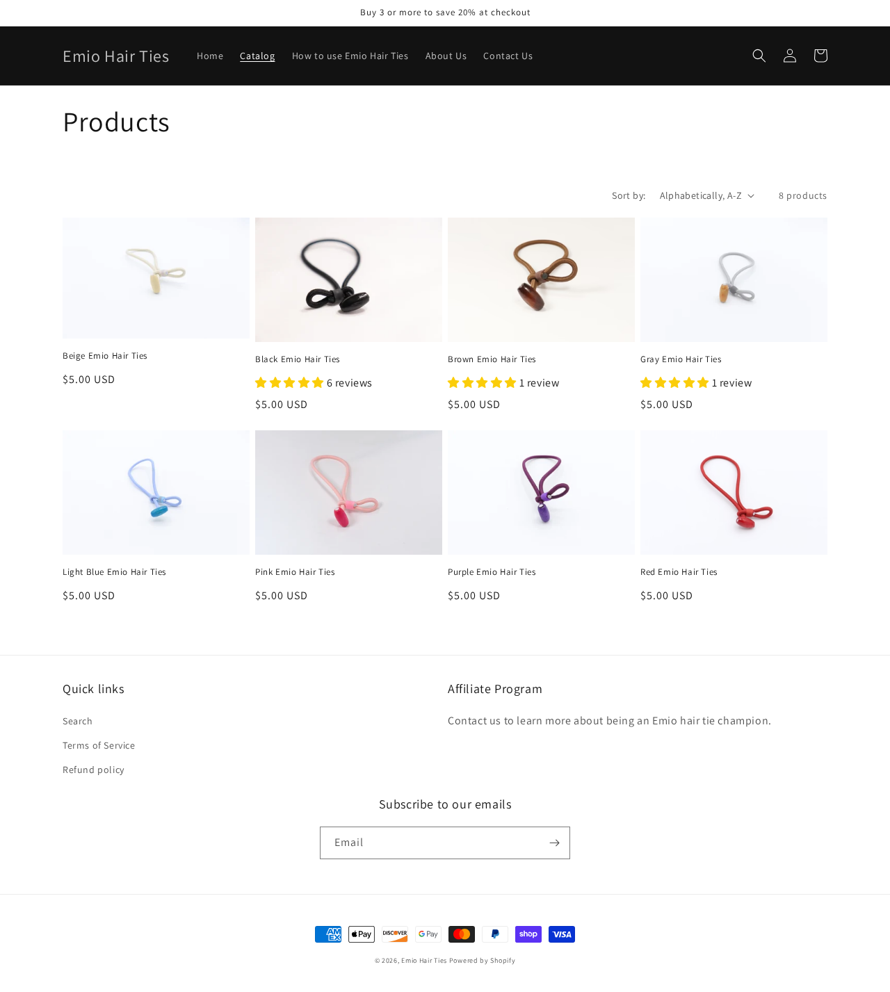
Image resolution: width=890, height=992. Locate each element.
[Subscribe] (554, 843)
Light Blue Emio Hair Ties (114, 572)
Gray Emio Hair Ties (680, 359)
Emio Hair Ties (424, 960)
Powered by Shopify (482, 960)
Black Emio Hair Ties (297, 359)
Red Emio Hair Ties (679, 572)
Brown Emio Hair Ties (492, 359)
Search (78, 721)
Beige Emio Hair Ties (105, 355)
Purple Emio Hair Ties (492, 572)
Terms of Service (99, 745)
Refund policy (93, 769)
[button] (759, 55)
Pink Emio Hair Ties (294, 572)
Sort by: (628, 195)
